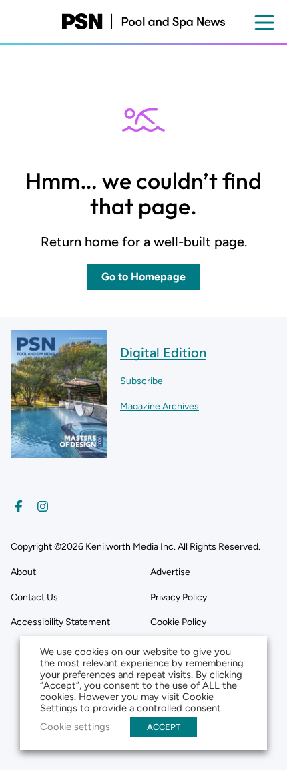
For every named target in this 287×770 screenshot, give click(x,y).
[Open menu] (264, 22)
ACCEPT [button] (163, 727)
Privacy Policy (178, 597)
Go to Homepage (143, 276)
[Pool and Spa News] (143, 21)
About (23, 572)
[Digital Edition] (59, 451)
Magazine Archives (159, 406)
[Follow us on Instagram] (43, 506)
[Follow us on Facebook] (19, 506)
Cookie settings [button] (75, 727)
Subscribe (141, 381)
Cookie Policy (178, 622)
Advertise (170, 572)
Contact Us (34, 597)
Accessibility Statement (60, 622)
